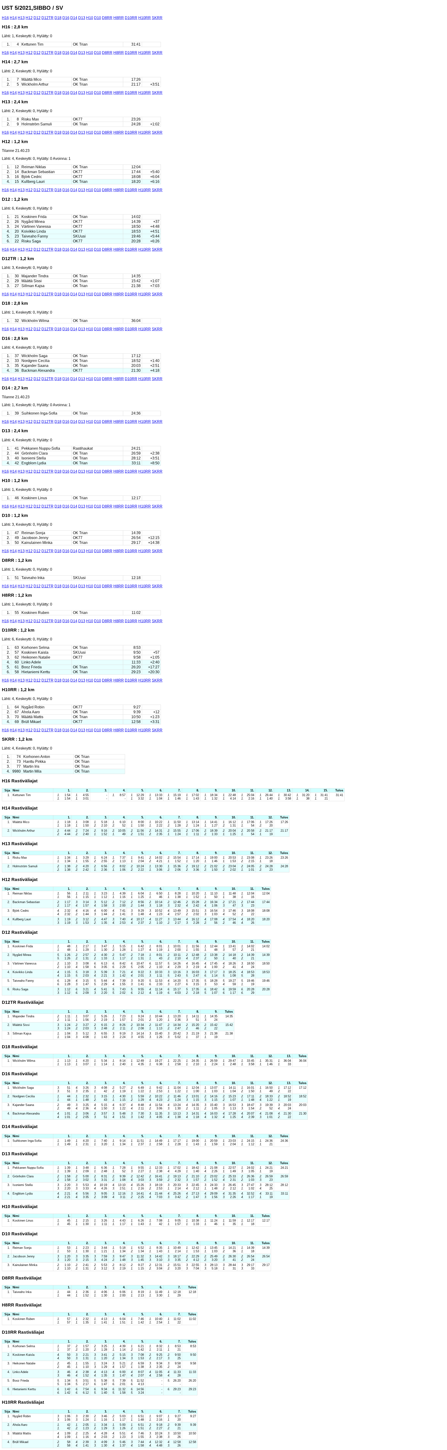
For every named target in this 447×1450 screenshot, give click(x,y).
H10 (89, 18)
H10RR (144, 18)
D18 (57, 18)
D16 (65, 18)
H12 (29, 18)
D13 (81, 18)
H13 (21, 18)
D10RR (131, 18)
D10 (97, 18)
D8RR (107, 18)
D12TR (47, 18)
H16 (5, 18)
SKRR (157, 18)
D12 (37, 18)
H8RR (118, 18)
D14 (73, 18)
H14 (13, 18)
